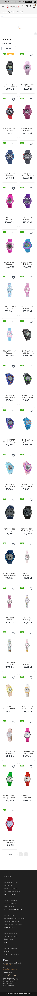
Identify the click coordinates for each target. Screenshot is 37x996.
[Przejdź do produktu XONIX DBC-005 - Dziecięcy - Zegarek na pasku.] (10, 157)
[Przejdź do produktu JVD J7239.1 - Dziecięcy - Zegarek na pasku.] (27, 601)
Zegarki (15, 12)
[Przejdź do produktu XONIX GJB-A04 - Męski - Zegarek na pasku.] (10, 557)
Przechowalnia (9, 906)
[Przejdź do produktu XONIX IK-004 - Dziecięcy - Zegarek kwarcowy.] (27, 201)
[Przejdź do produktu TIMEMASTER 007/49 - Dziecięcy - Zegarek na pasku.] (27, 423)
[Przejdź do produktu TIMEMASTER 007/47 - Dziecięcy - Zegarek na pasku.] (27, 379)
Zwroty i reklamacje (10, 888)
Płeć (21, 12)
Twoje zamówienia (10, 900)
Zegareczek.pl (6, 12)
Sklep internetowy (18, 993)
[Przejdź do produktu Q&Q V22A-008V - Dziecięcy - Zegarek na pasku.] (10, 334)
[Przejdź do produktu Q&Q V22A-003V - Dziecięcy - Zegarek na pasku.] (27, 290)
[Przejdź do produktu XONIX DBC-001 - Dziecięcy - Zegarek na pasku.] (27, 112)
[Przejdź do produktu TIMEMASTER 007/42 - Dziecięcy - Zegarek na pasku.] (27, 334)
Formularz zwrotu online (12, 891)
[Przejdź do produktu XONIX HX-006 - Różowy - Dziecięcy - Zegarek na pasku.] (10, 201)
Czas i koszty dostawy (11, 921)
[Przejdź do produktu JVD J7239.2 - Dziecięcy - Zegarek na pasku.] (10, 646)
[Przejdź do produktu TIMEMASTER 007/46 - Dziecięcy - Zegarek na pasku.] (10, 379)
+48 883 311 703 (8, 965)
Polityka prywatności (11, 882)
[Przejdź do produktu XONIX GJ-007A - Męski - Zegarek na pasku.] (27, 512)
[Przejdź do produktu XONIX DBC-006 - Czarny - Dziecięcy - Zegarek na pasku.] (27, 157)
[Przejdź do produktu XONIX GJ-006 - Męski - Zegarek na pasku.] (10, 512)
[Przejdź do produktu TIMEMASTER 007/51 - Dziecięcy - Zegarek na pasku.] (27, 468)
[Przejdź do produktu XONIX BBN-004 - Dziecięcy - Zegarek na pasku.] (10, 112)
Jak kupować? (9, 939)
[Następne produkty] (21, 854)
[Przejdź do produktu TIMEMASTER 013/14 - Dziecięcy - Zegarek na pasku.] (10, 690)
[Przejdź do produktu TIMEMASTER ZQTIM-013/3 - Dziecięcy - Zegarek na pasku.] (10, 735)
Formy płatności (9, 915)
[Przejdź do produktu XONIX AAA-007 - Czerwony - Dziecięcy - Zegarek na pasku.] (27, 779)
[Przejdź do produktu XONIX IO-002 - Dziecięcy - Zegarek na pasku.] (27, 245)
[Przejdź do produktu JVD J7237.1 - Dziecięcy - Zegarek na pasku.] (27, 557)
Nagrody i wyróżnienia (11, 954)
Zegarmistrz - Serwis (11, 936)
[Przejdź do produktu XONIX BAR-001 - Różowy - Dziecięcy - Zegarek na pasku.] (27, 68)
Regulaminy (8, 885)
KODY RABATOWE (10, 933)
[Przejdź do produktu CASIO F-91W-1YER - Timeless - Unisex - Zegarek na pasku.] (10, 68)
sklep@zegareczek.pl (11, 970)
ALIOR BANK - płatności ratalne (14, 918)
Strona (10, 854)
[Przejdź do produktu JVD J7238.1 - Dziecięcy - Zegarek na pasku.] (10, 601)
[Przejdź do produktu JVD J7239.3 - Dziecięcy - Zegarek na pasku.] (27, 646)
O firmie (7, 951)
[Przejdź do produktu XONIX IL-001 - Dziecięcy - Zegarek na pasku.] (10, 245)
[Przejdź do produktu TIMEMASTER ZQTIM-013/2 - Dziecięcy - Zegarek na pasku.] (27, 690)
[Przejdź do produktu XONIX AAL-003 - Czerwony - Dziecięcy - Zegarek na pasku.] (10, 824)
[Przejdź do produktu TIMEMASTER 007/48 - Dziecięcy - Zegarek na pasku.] (10, 423)
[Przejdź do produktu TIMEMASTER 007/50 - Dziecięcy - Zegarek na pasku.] (10, 468)
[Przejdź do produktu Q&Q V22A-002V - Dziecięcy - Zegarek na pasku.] (10, 290)
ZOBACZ (28, 2)
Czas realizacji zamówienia (13, 924)
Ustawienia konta (10, 903)
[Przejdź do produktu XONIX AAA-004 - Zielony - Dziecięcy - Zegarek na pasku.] (10, 779)
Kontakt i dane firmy (11, 948)
